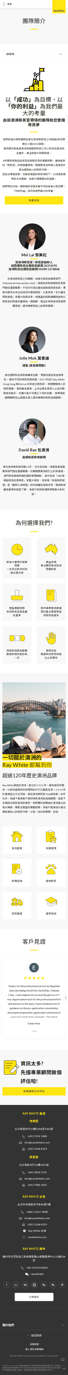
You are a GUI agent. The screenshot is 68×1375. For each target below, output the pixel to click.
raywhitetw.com (37, 1236)
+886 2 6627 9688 (37, 1211)
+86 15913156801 (37, 1267)
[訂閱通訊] (34, 1300)
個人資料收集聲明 (34, 1349)
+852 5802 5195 (37, 1172)
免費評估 (34, 200)
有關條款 (34, 1344)
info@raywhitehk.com (37, 1142)
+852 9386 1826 (37, 1184)
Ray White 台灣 (37, 1230)
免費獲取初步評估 (34, 1091)
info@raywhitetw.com (37, 1218)
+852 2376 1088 (37, 1136)
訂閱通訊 (34, 1297)
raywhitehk (37, 1273)
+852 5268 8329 (37, 1148)
